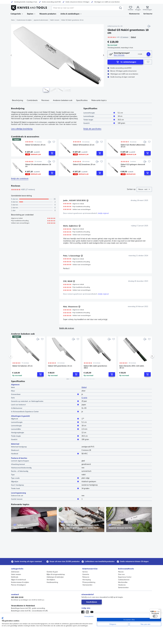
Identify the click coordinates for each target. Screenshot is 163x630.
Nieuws (121, 572)
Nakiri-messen (54, 20)
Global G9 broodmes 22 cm (83, 145)
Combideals (32, 100)
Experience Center (124, 577)
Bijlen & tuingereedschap (56, 574)
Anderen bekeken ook (62, 100)
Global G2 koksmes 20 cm (35, 145)
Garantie (85, 574)
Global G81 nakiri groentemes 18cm (95, 367)
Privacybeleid (88, 616)
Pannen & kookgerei (18, 585)
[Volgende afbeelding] (103, 55)
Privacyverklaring (88, 582)
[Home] (29, 7)
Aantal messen (16, 499)
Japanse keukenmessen (41, 20)
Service (85, 572)
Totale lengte (88, 120)
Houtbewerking (52, 582)
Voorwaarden (87, 585)
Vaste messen (16, 574)
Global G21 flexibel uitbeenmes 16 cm (133, 146)
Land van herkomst (18, 405)
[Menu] (159, 610)
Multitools (14, 577)
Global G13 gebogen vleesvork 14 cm (133, 165)
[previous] (15, 356)
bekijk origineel (103, 213)
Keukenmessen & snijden (24, 20)
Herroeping (86, 580)
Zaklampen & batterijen (55, 577)
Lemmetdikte (16, 429)
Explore (30, 14)
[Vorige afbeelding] (11, 55)
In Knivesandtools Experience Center (25, 411)
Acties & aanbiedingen (69, 14)
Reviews (45, 100)
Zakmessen (15, 572)
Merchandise (122, 582)
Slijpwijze (14, 481)
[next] (148, 356)
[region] (57, 58)
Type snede (15, 478)
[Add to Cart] (52, 153)
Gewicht (86, 123)
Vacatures (122, 585)
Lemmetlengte (88, 116)
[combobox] (144, 189)
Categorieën (16, 14)
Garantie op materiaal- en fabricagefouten (27, 401)
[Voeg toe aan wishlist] (148, 62)
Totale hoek (15, 488)
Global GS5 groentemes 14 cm (60, 366)
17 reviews (124, 37)
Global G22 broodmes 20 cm (84, 165)
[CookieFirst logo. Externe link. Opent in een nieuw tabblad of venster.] (3, 618)
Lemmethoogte (89, 113)
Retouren (85, 577)
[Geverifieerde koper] (87, 200)
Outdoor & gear (52, 572)
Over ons (121, 574)
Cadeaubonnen (123, 580)
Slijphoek (14, 419)
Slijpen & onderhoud (18, 580)
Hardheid (14, 454)
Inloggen (138, 9)
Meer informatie (119, 55)
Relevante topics (99, 100)
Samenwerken (123, 587)
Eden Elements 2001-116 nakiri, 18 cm (131, 367)
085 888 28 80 (17, 597)
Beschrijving (17, 100)
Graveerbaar (16, 394)
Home (13, 20)
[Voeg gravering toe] (148, 54)
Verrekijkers (51, 580)
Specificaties (82, 100)
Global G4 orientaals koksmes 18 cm (38, 165)
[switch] (155, 616)
